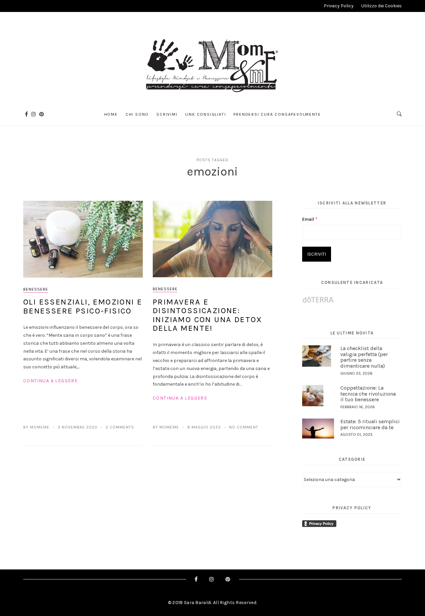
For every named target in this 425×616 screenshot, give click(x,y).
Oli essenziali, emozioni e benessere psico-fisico (82, 306)
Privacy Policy (339, 6)
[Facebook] (26, 114)
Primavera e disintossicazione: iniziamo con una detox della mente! (207, 315)
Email (309, 219)
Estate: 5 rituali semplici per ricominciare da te (370, 424)
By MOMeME (36, 427)
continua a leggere (50, 381)
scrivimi (166, 114)
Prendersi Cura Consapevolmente (277, 114)
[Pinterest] (41, 114)
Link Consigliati (205, 114)
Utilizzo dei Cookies (381, 6)
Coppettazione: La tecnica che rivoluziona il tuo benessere (368, 394)
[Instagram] (34, 114)
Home (111, 114)
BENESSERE (35, 289)
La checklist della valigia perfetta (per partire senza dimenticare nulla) (364, 357)
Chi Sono (137, 114)
